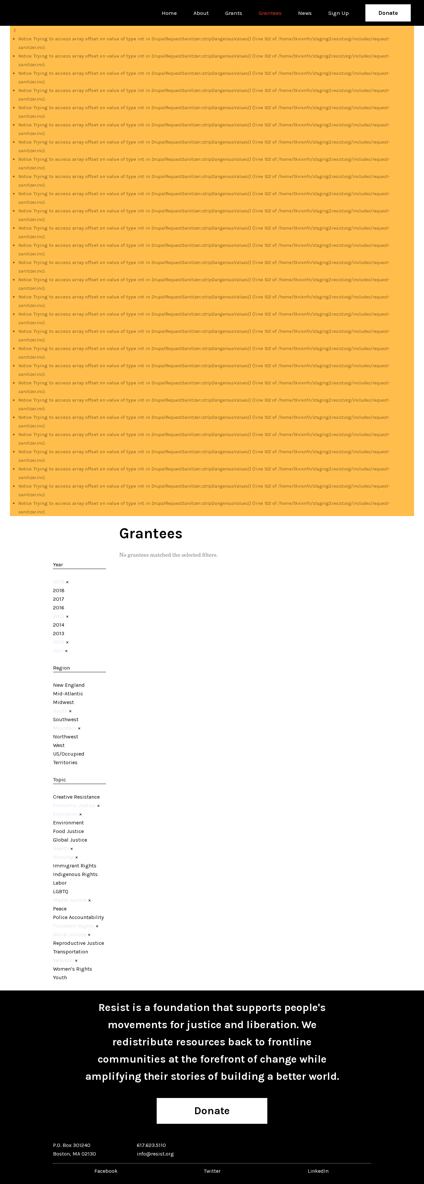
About (201, 13)
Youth (60, 977)
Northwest (65, 736)
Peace (60, 908)
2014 (58, 625)
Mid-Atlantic (68, 693)
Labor (60, 883)
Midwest (63, 702)
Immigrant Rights (74, 865)
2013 (58, 633)
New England (69, 685)
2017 (58, 599)
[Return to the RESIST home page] (33, 13)
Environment (68, 822)
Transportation (70, 951)
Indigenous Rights (75, 874)
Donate (388, 13)
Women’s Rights (72, 969)
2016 (58, 607)
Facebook (106, 1171)
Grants (233, 13)
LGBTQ (60, 891)
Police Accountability (78, 917)
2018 (59, 590)
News (305, 13)
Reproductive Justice (78, 943)
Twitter (212, 1171)
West (59, 745)
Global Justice (70, 840)
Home (169, 13)
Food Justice (68, 831)
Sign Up (338, 13)
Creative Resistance (76, 797)
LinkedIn (318, 1171)
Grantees (270, 13)
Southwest (66, 719)
